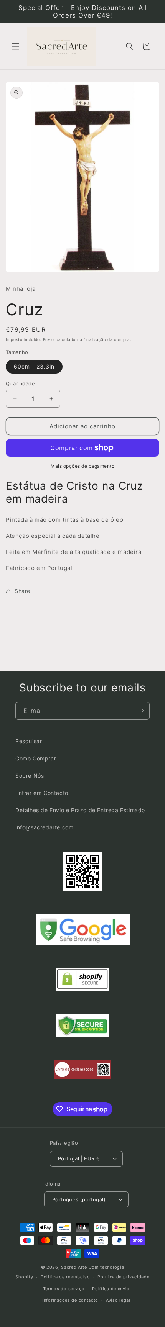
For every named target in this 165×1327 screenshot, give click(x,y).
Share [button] (22, 591)
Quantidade (20, 383)
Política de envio (111, 1288)
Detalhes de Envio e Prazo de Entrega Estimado (80, 810)
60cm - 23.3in (34, 366)
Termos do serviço (64, 1288)
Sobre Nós (29, 775)
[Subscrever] (140, 711)
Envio (48, 339)
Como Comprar (35, 758)
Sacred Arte (74, 1267)
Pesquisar (28, 741)
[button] (15, 46)
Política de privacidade (123, 1276)
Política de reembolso (65, 1276)
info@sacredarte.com (44, 827)
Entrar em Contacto (41, 793)
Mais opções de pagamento (82, 466)
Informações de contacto (70, 1300)
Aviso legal (118, 1300)
